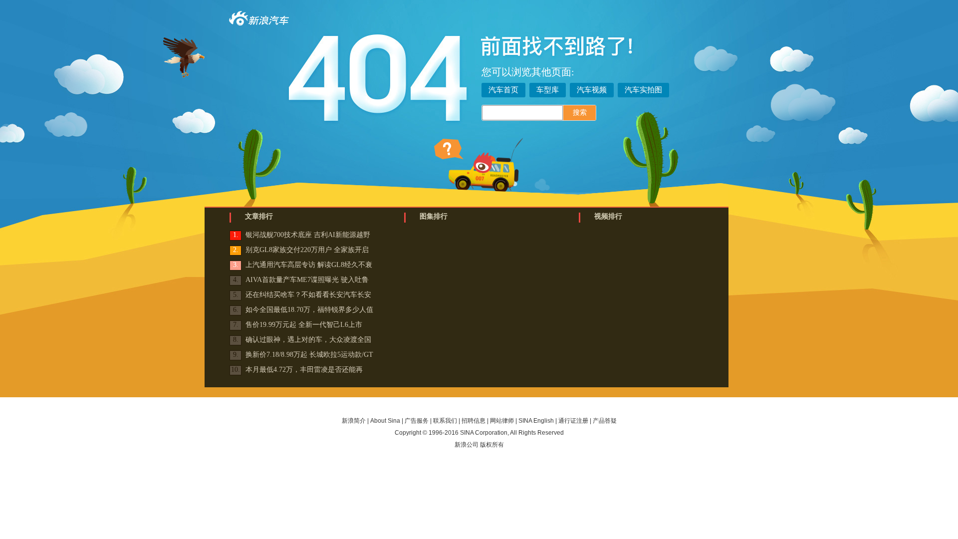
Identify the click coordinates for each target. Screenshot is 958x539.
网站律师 (502, 420)
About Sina (385, 420)
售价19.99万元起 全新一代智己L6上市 (303, 324)
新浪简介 (354, 420)
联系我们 (445, 420)
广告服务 (417, 420)
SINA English (536, 420)
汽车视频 (592, 90)
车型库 (547, 90)
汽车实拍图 (643, 90)
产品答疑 (605, 420)
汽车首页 (503, 90)
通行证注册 (573, 420)
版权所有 (492, 444)
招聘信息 (473, 420)
